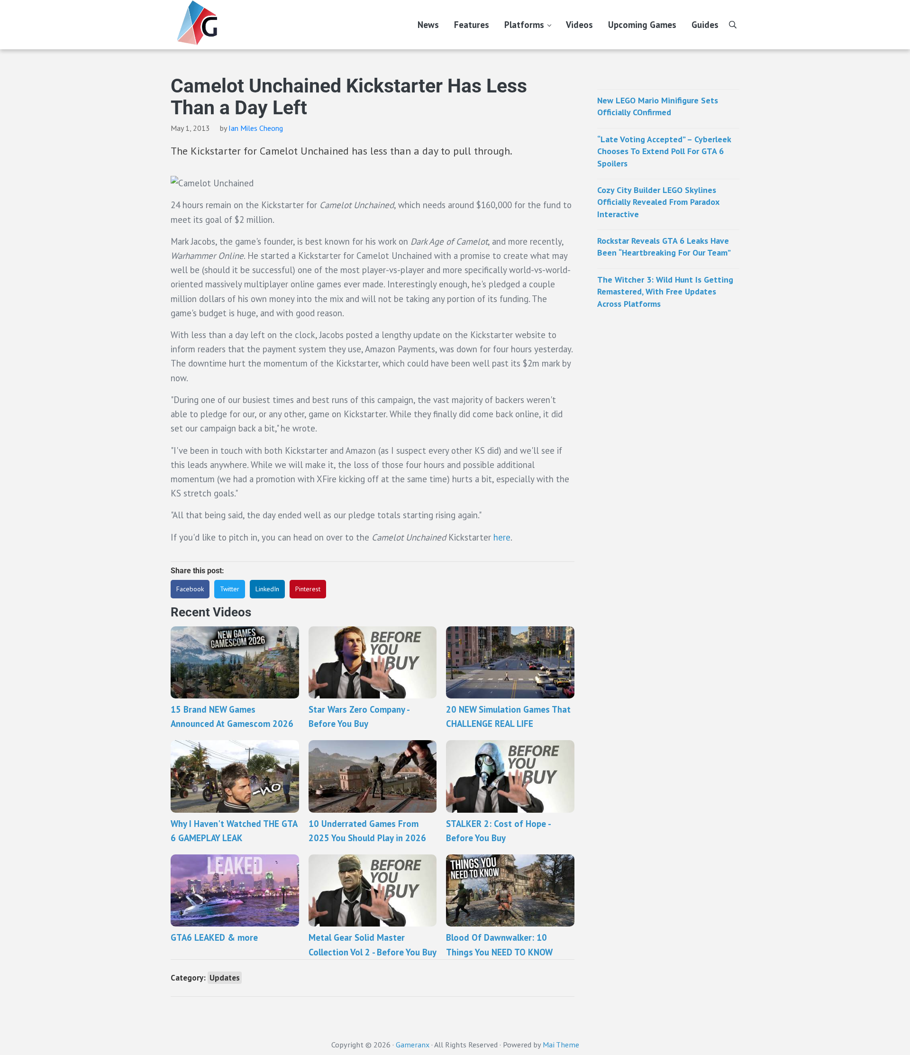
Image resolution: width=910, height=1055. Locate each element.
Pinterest (307, 589)
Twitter (229, 589)
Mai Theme (561, 1044)
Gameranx (412, 1044)
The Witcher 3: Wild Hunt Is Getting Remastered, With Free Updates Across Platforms (665, 291)
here (501, 537)
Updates (224, 977)
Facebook (190, 589)
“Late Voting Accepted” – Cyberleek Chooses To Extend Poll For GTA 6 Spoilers (664, 151)
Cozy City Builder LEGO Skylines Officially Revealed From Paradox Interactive (658, 202)
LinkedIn (267, 589)
